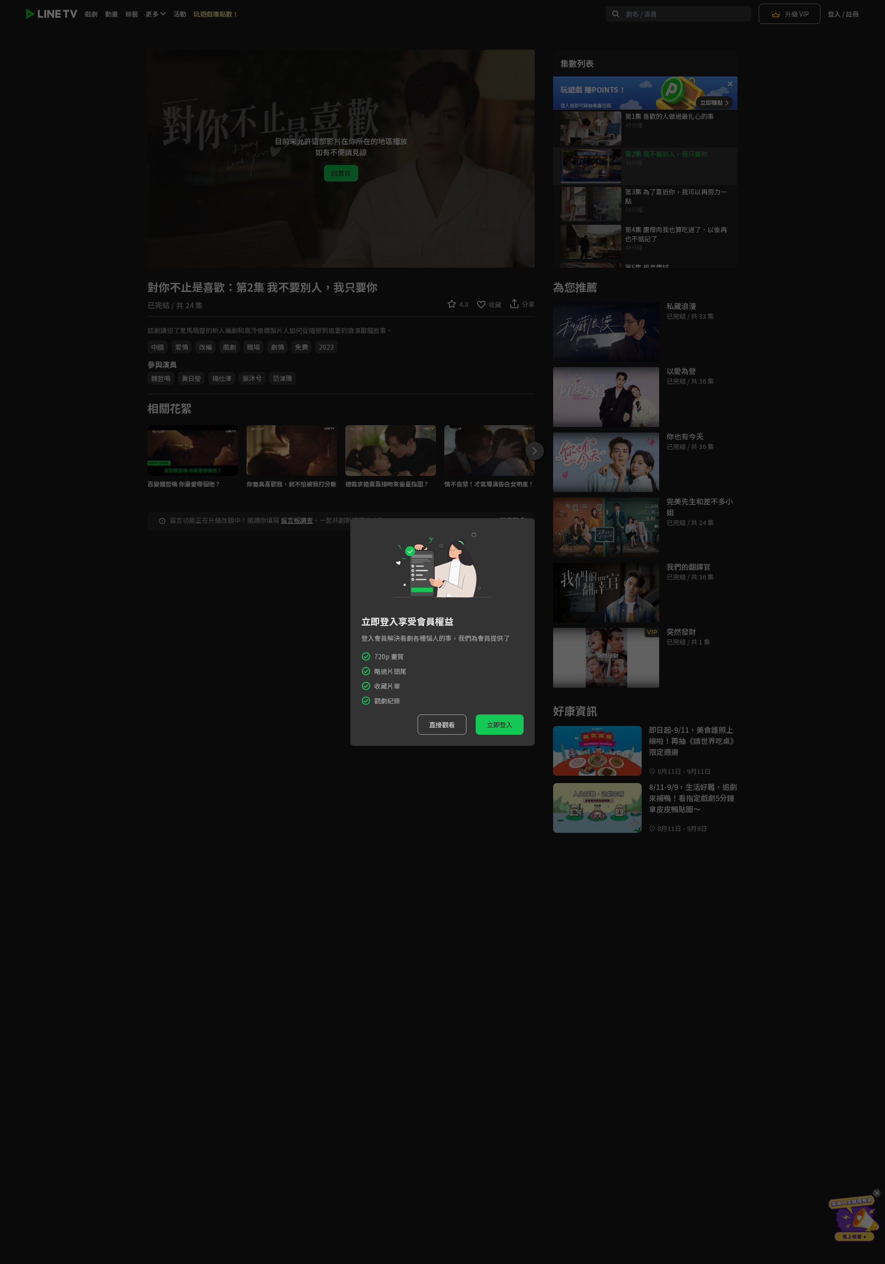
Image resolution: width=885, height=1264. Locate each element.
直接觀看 (442, 724)
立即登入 (500, 724)
